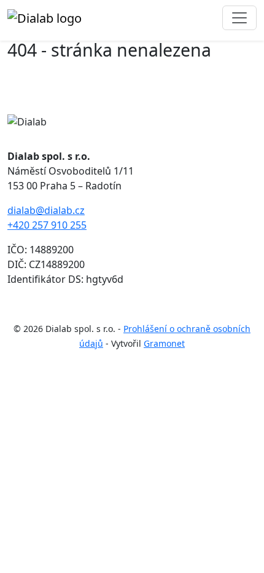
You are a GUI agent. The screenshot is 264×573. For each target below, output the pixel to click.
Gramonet (164, 343)
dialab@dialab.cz (46, 210)
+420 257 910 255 (47, 225)
